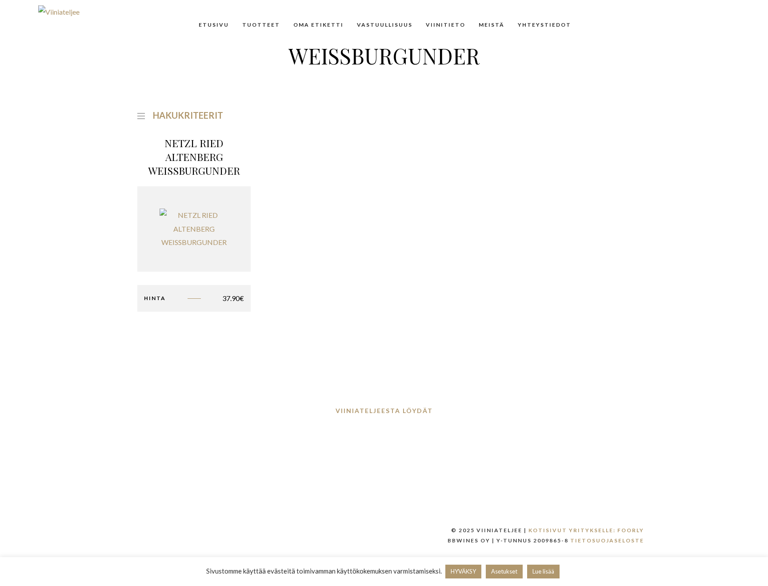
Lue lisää (543, 571)
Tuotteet (261, 24)
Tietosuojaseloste (607, 540)
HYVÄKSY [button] (463, 571)
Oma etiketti (318, 24)
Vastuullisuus (384, 24)
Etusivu (214, 24)
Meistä (491, 24)
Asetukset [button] (504, 571)
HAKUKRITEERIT (188, 114)
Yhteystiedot (544, 24)
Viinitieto (445, 24)
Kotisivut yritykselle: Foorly (586, 530)
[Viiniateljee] (59, 11)
